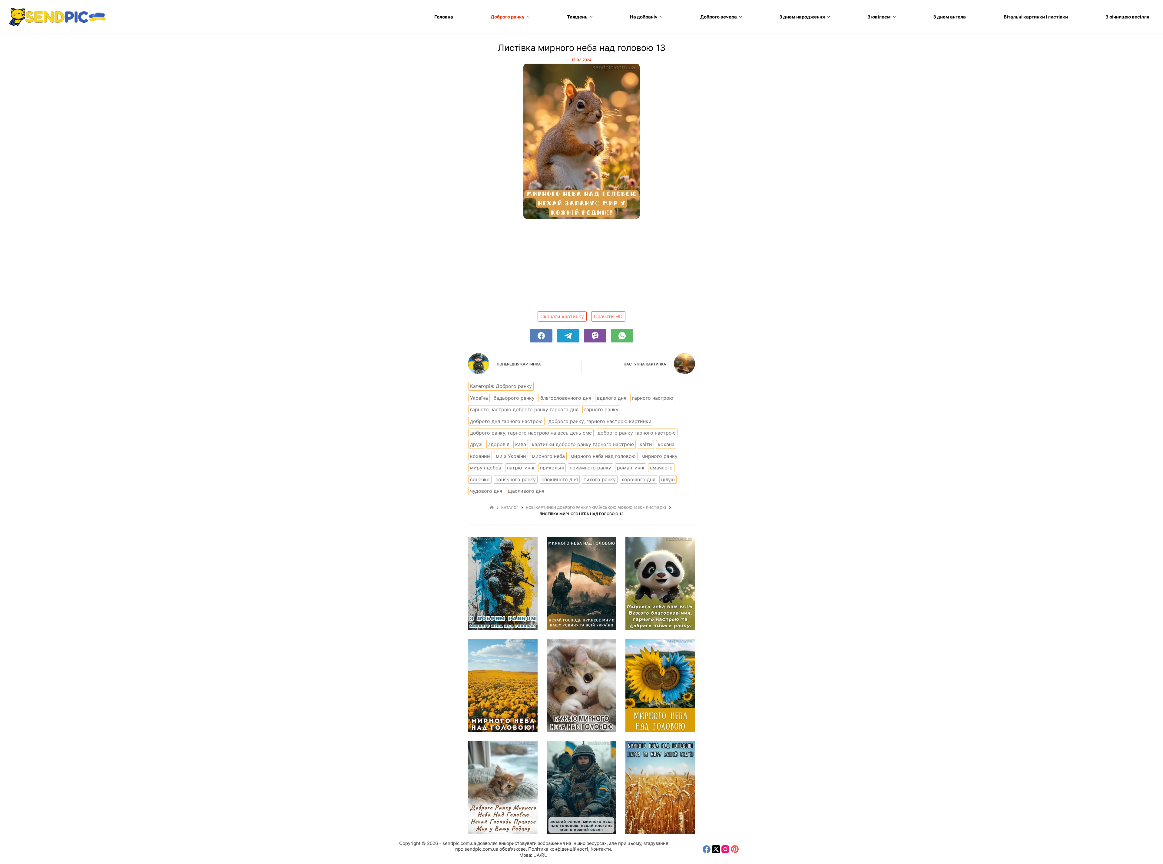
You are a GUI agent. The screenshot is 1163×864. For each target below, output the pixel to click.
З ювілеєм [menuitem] (879, 17)
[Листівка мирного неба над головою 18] (581, 787)
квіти (646, 444)
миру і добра (485, 468)
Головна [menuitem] (443, 17)
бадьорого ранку (514, 398)
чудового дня (486, 491)
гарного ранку (601, 409)
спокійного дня (560, 479)
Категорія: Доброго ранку (501, 386)
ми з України (511, 456)
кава (520, 444)
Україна (479, 398)
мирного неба (548, 456)
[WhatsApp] (622, 335)
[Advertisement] (581, 267)
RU (544, 855)
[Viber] (595, 335)
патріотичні (520, 468)
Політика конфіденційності (558, 849)
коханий (480, 456)
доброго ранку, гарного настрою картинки (599, 421)
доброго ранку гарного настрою (637, 433)
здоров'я (498, 444)
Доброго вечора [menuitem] (718, 17)
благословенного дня (565, 398)
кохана (666, 444)
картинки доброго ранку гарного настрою (583, 444)
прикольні (552, 468)
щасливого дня (526, 491)
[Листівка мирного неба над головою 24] (581, 583)
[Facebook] (541, 335)
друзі (476, 444)
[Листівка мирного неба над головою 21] (581, 685)
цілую (668, 479)
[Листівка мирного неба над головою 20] (660, 685)
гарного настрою (652, 398)
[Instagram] (725, 849)
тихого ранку (600, 479)
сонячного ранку (515, 479)
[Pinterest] (735, 849)
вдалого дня (611, 398)
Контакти (601, 849)
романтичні (630, 468)
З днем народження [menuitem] (802, 17)
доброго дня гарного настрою (506, 421)
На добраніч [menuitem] (644, 17)
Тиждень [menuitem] (577, 17)
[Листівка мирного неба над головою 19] (503, 787)
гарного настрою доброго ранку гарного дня (524, 409)
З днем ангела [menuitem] (949, 17)
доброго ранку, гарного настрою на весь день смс (531, 433)
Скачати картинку (562, 316)
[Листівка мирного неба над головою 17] (660, 787)
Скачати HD (608, 316)
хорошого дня (638, 479)
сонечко (480, 479)
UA (536, 855)
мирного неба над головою (603, 456)
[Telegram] (568, 335)
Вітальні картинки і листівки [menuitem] (1036, 17)
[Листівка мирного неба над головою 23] (660, 583)
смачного (661, 468)
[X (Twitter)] (716, 849)
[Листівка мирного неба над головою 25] (503, 583)
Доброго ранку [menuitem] (508, 17)
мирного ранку (659, 456)
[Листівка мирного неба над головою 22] (503, 685)
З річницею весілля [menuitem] (1127, 17)
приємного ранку (590, 468)
